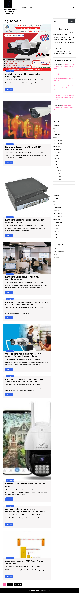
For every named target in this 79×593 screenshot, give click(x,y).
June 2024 (56, 195)
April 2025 (55, 164)
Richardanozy (57, 85)
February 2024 (57, 207)
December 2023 (57, 213)
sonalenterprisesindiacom (26, 79)
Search (55, 21)
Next (19, 584)
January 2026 (56, 137)
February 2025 (57, 170)
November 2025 (57, 143)
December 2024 (57, 177)
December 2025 (57, 140)
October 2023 (56, 219)
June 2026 (56, 125)
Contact (31, 7)
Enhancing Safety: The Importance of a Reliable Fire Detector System (64, 66)
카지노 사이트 (57, 74)
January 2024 (56, 210)
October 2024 (56, 183)
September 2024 (57, 186)
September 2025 (57, 149)
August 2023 (56, 225)
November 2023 (57, 216)
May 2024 (55, 198)
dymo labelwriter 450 (58, 251)
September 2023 (57, 222)
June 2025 (56, 158)
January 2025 (56, 173)
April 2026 (55, 128)
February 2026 (57, 134)
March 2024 (56, 204)
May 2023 (55, 234)
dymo (54, 248)
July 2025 (55, 155)
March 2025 (56, 167)
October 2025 (56, 146)
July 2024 (55, 192)
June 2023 (56, 231)
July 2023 (55, 228)
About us (24, 7)
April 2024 (55, 201)
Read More (9, 90)
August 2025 (56, 152)
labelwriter (56, 254)
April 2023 (55, 237)
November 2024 (57, 180)
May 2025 (55, 161)
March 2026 (56, 131)
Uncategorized (10, 71)
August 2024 (56, 189)
